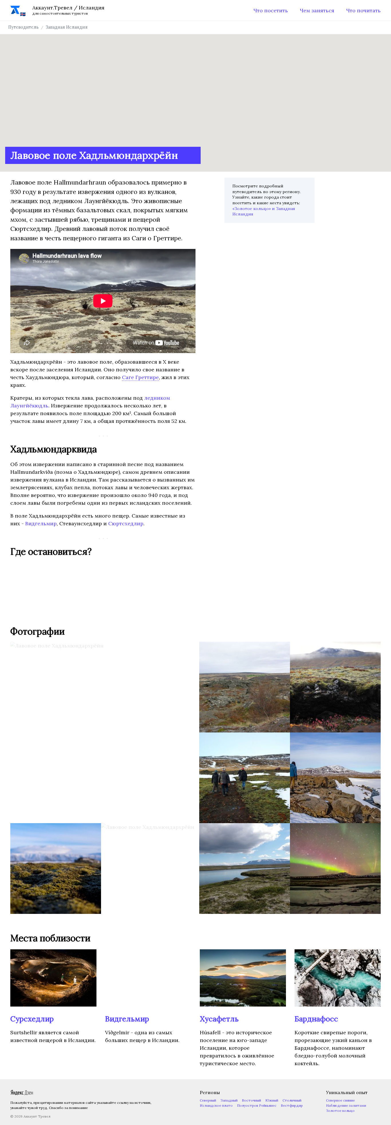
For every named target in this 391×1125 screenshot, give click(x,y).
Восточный (251, 1100)
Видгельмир (41, 523)
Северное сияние (340, 1100)
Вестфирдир (292, 1105)
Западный (229, 1100)
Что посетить (270, 10)
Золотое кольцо (340, 1110)
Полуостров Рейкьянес (257, 1105)
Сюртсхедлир (125, 523)
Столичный (292, 1100)
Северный (208, 1100)
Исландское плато (216, 1105)
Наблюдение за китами (346, 1105)
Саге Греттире (140, 377)
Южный (271, 1100)
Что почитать (363, 10)
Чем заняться (317, 10)
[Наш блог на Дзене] (21, 1094)
